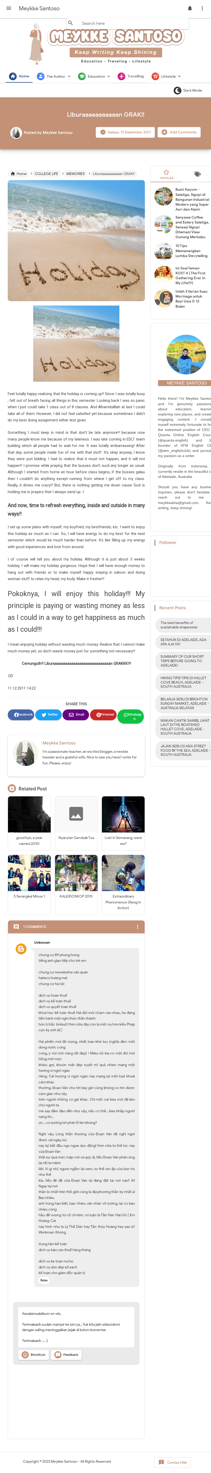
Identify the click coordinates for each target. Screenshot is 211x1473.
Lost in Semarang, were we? (123, 841)
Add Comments (183, 132)
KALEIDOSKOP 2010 (76, 896)
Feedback (66, 1354)
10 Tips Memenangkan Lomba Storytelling (191, 251)
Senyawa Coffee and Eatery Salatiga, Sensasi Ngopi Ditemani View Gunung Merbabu (192, 227)
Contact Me (172, 1462)
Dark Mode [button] (192, 90)
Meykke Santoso (59, 743)
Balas (44, 1280)
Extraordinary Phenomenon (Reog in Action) (123, 902)
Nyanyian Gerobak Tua (76, 838)
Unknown (42, 942)
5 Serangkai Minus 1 (29, 896)
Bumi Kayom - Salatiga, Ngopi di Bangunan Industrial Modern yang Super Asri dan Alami (192, 199)
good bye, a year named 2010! (29, 841)
